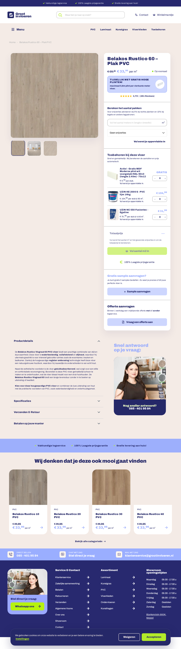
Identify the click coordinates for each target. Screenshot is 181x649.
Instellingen (22, 639)
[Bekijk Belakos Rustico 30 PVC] (124, 527)
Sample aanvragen (138, 291)
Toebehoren (158, 29)
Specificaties (22, 401)
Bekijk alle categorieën (88, 541)
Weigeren (129, 637)
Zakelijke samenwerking (67, 583)
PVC (93, 29)
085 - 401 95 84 (140, 408)
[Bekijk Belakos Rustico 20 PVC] (83, 527)
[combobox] (90, 14)
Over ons (59, 614)
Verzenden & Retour (27, 412)
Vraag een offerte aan (139, 322)
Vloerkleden (139, 29)
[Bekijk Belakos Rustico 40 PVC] (166, 527)
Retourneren (61, 596)
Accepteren (153, 637)
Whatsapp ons (24, 606)
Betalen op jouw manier (29, 423)
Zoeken (60, 15)
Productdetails (23, 341)
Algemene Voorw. (64, 608)
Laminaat (105, 29)
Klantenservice (63, 577)
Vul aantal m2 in (139, 251)
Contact (143, 15)
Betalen (59, 590)
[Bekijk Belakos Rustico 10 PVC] (41, 527)
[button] (54, 95)
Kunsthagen (107, 608)
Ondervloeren (108, 602)
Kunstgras (122, 29)
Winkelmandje (165, 15)
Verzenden (60, 602)
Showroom (60, 621)
